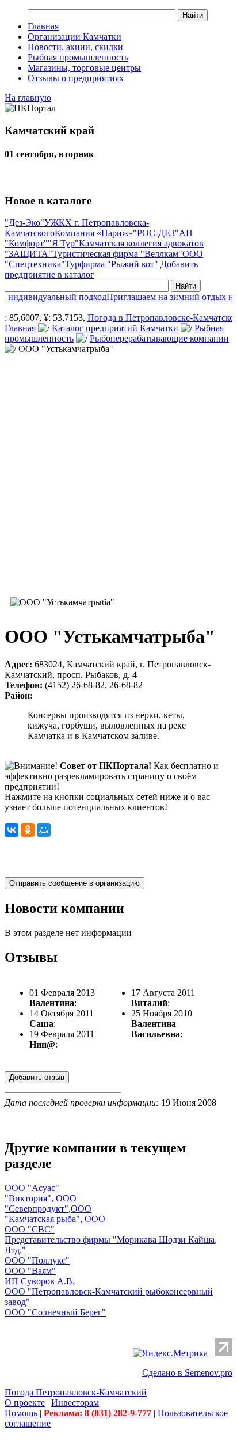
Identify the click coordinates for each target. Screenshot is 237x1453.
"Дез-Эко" (24, 222)
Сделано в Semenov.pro (187, 1373)
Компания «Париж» (94, 233)
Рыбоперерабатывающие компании (159, 338)
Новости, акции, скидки (75, 47)
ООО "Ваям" (30, 1271)
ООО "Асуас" (32, 1188)
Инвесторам (75, 1403)
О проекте (25, 1403)
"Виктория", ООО (41, 1198)
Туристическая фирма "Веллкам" (117, 254)
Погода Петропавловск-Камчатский (76, 1392)
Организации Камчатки (74, 36)
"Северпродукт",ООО (48, 1208)
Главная (43, 26)
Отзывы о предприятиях (76, 78)
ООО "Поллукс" (37, 1260)
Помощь (21, 1413)
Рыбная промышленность (78, 57)
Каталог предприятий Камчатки (115, 328)
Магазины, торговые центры (84, 68)
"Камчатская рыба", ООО (55, 1219)
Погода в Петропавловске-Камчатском (160, 318)
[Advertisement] (118, 472)
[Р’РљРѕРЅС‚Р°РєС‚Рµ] (11, 830)
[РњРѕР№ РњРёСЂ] (44, 830)
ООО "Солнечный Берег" (55, 1312)
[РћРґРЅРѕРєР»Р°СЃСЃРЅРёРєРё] (28, 830)
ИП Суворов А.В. (40, 1281)
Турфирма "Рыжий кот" (111, 264)
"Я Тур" (63, 243)
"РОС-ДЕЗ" (156, 233)
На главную (28, 98)
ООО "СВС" (30, 1229)
